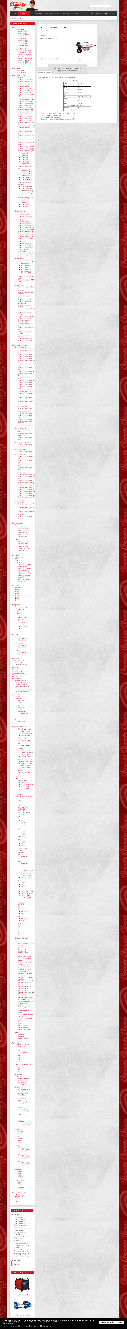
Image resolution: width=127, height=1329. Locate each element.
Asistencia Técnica (51, 13)
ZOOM (79, 60)
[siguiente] (95, 26)
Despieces (66, 13)
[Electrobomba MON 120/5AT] (22, 1305)
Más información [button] (8, 1323)
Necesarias (24, 1326)
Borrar (18, 1264)
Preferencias (34, 1326)
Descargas (37, 13)
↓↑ (23, 1217)
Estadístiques (46, 1326)
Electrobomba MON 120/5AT (22, 1315)
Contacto (77, 13)
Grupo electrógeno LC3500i (22, 1295)
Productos (24, 13)
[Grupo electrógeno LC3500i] (22, 1284)
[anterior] (91, 26)
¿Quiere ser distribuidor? (93, 13)
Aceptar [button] (120, 1322)
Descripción (43, 35)
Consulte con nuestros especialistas (50, 59)
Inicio (14, 13)
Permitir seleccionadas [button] (107, 1322)
